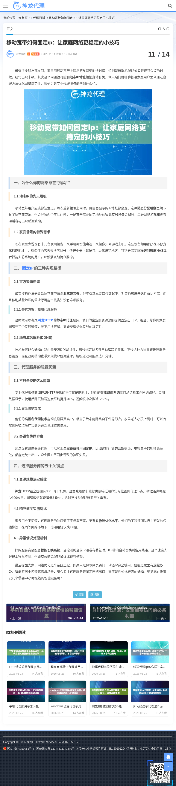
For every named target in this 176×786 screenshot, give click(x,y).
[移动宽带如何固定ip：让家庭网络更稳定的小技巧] (88, 131)
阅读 (81, 594)
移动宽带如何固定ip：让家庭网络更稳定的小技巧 (82, 18)
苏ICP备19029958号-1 (20, 749)
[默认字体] (164, 29)
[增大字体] (168, 29)
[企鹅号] (168, 757)
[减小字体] (159, 29)
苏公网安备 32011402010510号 (55, 749)
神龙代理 (27, 53)
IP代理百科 (37, 18)
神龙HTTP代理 (36, 742)
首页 (25, 18)
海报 (97, 594)
